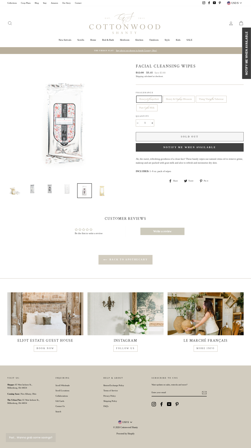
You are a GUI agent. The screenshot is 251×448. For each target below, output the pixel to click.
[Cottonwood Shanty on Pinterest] (177, 404)
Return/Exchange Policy (113, 385)
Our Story (66, 3)
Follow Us (125, 348)
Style (167, 39)
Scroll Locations (62, 390)
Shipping (140, 76)
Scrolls (80, 39)
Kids (178, 39)
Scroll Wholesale (62, 385)
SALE (189, 39)
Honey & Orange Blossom (179, 99)
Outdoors (154, 39)
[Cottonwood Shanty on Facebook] (161, 404)
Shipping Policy (110, 401)
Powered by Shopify (125, 433)
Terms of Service (110, 390)
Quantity (142, 116)
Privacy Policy (109, 396)
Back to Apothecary (128, 259)
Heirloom (124, 39)
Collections (12, 3)
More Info (205, 348)
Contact (78, 3)
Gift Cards (59, 401)
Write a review (162, 231)
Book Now (45, 348)
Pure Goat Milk (147, 107)
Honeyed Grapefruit (149, 99)
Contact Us (60, 406)
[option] (125, 50)
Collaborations (61, 396)
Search (58, 411)
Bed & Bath (108, 39)
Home (93, 39)
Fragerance (144, 93)
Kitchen (139, 39)
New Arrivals (65, 39)
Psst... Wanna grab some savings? (30, 437)
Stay (45, 3)
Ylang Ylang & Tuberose (211, 99)
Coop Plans (26, 3)
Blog (37, 3)
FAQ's (105, 406)
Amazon (54, 3)
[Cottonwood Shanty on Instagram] (154, 404)
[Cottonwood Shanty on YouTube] (169, 404)
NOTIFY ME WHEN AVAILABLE (189, 147)
